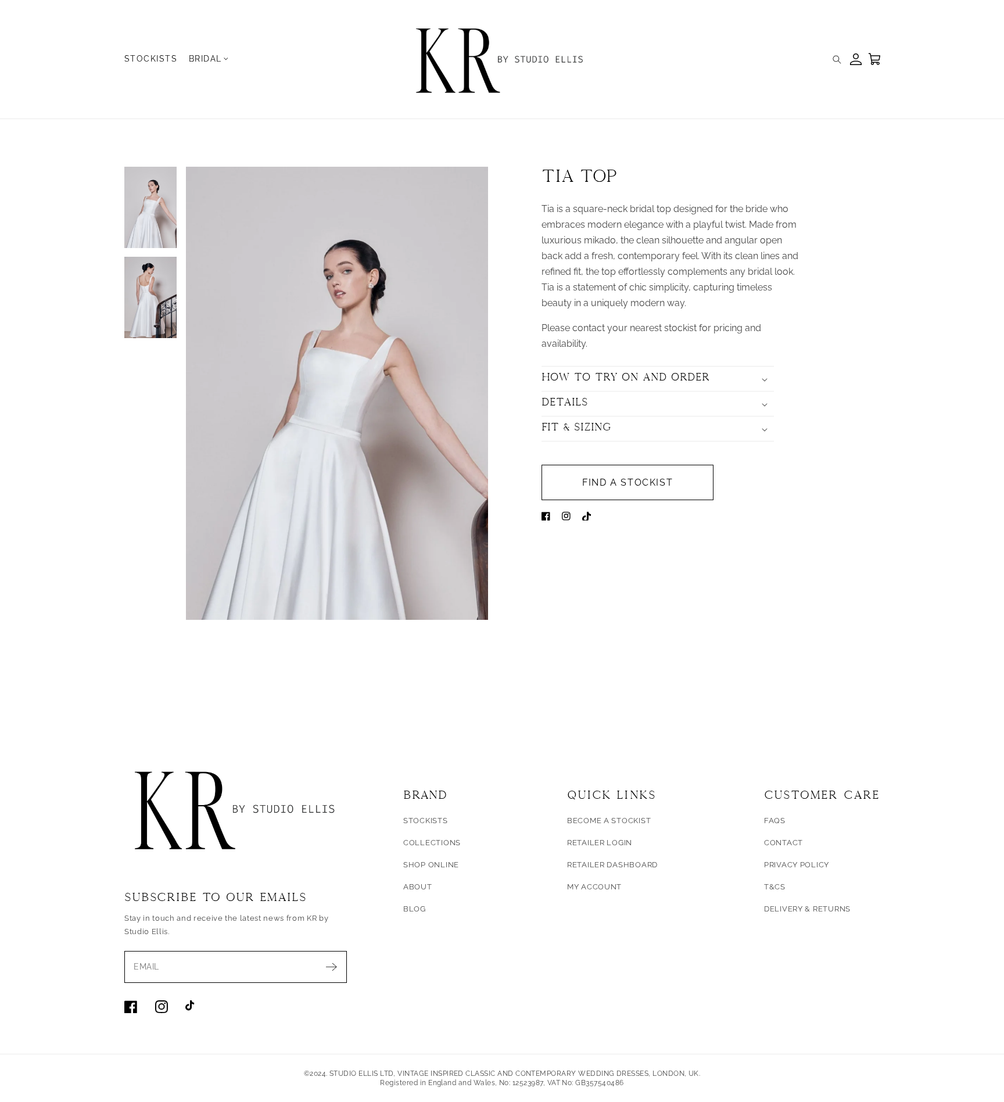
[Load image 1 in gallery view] (150, 207)
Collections (432, 842)
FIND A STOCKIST (627, 482)
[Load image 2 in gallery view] (150, 297)
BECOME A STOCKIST (609, 820)
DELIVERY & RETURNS (807, 908)
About (417, 886)
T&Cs (775, 886)
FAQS (775, 820)
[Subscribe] (331, 967)
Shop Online (431, 864)
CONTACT (783, 842)
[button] (210, 58)
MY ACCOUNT (594, 886)
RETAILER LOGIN (599, 842)
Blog (414, 908)
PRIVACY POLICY (796, 864)
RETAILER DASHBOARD (612, 864)
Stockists (425, 820)
